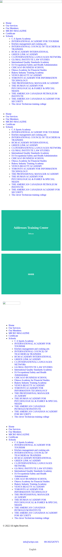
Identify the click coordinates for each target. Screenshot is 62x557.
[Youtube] (22, 533)
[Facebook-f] (14, 533)
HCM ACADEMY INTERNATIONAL (30, 52)
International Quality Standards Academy (30, 62)
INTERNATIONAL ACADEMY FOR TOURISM (35, 41)
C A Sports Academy (21, 38)
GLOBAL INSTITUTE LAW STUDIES (31, 59)
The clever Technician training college (29, 104)
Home (8, 23)
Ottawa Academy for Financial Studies (29, 70)
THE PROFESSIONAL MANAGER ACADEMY (35, 83)
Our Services (12, 25)
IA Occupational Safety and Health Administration (34, 65)
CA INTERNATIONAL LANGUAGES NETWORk (36, 57)
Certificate (10, 33)
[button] (31, 109)
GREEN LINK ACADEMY (25, 54)
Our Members (12, 28)
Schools (9, 36)
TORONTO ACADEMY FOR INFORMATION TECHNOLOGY (30, 389)
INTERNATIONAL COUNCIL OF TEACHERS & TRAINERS (31, 352)
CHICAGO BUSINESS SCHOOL (28, 67)
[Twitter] (29, 533)
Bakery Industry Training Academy (28, 72)
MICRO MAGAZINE (16, 31)
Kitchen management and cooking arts (29, 44)
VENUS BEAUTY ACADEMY (27, 75)
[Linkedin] (6, 533)
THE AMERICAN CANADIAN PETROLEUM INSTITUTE (29, 407)
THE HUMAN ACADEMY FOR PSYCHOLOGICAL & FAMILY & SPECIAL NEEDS (33, 88)
